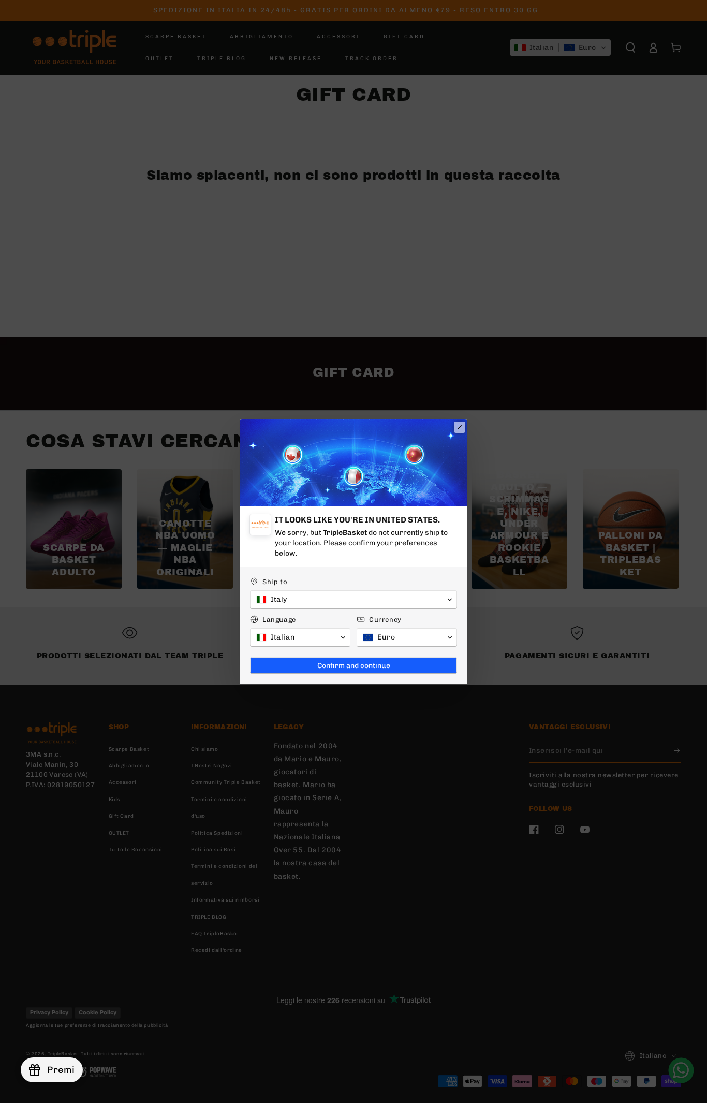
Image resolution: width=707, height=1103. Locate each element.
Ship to (274, 582)
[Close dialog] (459, 427)
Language (279, 619)
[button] (353, 599)
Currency (385, 619)
